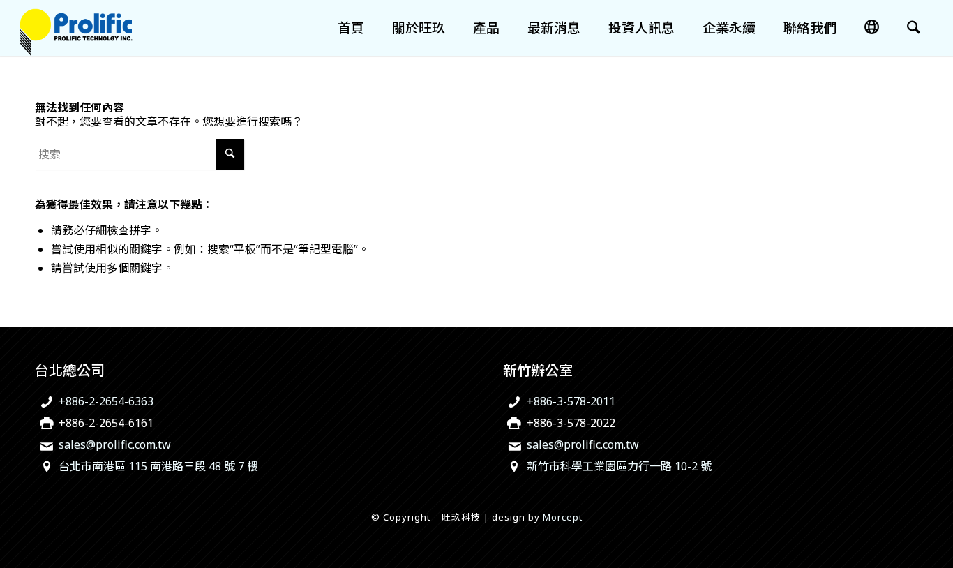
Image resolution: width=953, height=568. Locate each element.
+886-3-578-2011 (571, 401)
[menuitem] (351, 28)
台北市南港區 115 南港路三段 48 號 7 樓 (158, 466)
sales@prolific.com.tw (115, 444)
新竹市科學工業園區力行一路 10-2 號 (619, 466)
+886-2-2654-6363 (106, 401)
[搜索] (913, 28)
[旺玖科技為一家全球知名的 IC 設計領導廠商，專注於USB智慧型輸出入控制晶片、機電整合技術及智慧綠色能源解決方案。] (76, 28)
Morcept (563, 517)
